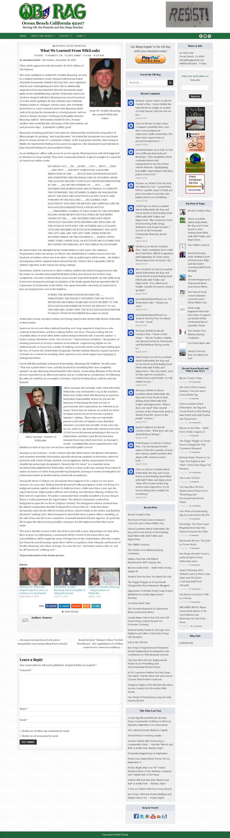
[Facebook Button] (201, 36)
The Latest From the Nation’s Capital (147, 730)
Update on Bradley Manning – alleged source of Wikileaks (104, 590)
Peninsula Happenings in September (148, 753)
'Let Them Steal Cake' (199, 343)
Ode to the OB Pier (138, 642)
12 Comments (195, 506)
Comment (26, 670)
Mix (88, 606)
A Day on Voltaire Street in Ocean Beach (149, 789)
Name (24, 709)
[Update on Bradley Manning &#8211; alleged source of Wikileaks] (104, 576)
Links (80, 35)
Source (40, 55)
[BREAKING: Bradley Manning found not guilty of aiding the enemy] (69, 576)
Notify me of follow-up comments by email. (46, 731)
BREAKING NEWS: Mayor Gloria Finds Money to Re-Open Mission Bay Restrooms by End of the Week (193, 615)
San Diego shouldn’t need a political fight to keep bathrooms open (194, 557)
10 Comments (195, 473)
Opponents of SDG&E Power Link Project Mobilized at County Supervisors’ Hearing (150, 594)
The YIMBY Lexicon (138, 544)
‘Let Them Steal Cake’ (139, 603)
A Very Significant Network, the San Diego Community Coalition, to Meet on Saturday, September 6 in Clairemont (149, 721)
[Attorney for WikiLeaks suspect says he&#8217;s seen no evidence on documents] (35, 576)
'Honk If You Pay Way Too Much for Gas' (198, 355)
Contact (64, 35)
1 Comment (194, 399)
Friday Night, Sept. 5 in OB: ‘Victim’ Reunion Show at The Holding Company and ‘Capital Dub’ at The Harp (150, 771)
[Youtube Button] (205, 36)
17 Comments (195, 589)
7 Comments (194, 548)
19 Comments (196, 626)
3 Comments (194, 602)
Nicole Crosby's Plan (199, 210)
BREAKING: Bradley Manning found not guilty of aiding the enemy (69, 590)
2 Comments (194, 519)
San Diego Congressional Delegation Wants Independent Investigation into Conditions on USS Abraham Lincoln (148, 651)
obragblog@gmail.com (191, 60)
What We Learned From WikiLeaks (70, 50)
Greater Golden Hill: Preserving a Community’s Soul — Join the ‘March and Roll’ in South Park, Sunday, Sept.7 (150, 744)
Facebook (52, 606)
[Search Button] (209, 36)
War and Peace (80, 45)
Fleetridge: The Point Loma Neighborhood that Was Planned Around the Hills (194, 528)
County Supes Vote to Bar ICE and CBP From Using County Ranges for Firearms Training (148, 621)
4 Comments (194, 452)
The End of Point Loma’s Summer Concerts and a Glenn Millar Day (192, 391)
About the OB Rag (41, 35)
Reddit (78, 606)
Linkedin (65, 606)
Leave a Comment (74, 55)
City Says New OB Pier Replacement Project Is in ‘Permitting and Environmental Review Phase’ (147, 663)
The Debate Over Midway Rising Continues (197, 334)
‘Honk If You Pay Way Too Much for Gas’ (150, 576)
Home (23, 35)
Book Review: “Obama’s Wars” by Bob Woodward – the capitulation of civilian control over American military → (100, 644)
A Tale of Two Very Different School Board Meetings (154, 153)
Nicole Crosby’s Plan (156, 123)
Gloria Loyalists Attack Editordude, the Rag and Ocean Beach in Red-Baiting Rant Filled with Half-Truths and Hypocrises (153, 213)
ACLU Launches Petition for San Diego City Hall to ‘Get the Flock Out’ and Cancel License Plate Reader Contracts (150, 676)
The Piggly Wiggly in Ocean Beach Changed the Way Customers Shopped (194, 444)
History (69, 45)
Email (97, 606)
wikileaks (75, 611)
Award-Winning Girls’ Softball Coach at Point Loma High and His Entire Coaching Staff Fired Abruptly (194, 578)
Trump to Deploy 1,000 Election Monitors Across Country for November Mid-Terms (150, 688)
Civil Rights (60, 45)
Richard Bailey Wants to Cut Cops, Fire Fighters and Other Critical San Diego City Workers (149, 633)
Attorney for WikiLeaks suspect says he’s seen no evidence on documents (34, 590)
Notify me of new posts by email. (40, 736)
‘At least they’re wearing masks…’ (146, 735)
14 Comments (195, 423)
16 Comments (195, 382)
